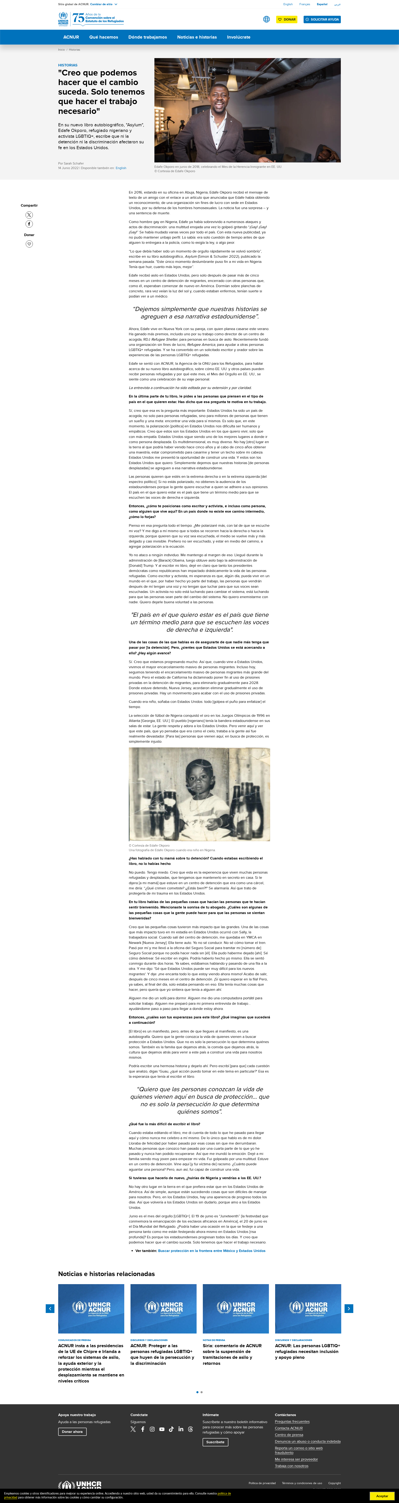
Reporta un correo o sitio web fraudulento (299, 1450)
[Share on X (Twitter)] (29, 215)
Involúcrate (238, 37)
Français (304, 4)
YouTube (162, 1429)
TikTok (171, 1429)
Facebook (142, 1429)
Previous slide (50, 1308)
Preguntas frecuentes (292, 1421)
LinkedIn (181, 1429)
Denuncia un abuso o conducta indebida (308, 1441)
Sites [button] (266, 19)
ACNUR (71, 37)
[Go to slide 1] (198, 1393)
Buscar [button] (253, 19)
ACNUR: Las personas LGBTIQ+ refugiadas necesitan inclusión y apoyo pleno (307, 1351)
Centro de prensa (289, 1434)
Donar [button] (290, 19)
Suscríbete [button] (215, 1442)
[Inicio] (87, 19)
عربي (337, 4)
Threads (190, 1429)
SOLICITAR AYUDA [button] (325, 19)
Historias (74, 50)
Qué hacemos (103, 37)
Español (322, 4)
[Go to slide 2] (203, 1393)
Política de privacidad (262, 1483)
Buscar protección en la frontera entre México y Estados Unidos (212, 1250)
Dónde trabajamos (147, 37)
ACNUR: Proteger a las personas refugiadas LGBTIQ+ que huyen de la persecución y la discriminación (162, 1354)
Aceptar (382, 1496)
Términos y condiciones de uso (302, 1483)
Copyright (334, 1483)
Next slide (349, 1308)
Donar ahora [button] (72, 1431)
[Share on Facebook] (29, 224)
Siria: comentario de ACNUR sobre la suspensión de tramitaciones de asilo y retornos (232, 1354)
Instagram (152, 1429)
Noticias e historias (197, 37)
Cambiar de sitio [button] (101, 4)
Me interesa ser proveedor (296, 1459)
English (288, 4)
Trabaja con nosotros (291, 1466)
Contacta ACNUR (289, 1428)
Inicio (61, 50)
